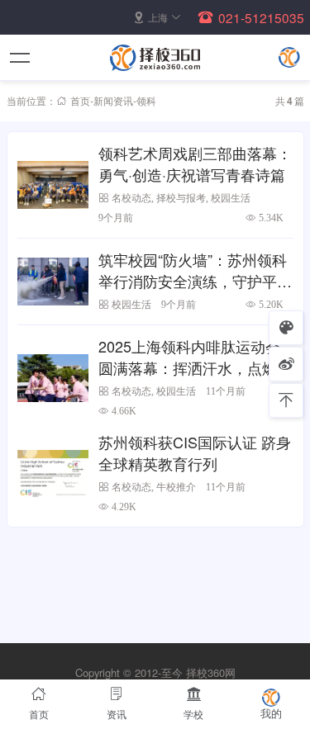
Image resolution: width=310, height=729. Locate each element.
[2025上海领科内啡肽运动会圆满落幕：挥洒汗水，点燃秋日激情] (53, 377)
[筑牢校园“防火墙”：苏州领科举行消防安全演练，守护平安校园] (53, 281)
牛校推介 (176, 486)
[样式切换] (286, 327)
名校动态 (131, 197)
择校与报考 (181, 197)
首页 (80, 100)
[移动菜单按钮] (20, 58)
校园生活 (230, 197)
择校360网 (211, 672)
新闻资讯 (113, 100)
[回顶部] (286, 400)
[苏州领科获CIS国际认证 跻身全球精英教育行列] (53, 473)
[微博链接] (286, 364)
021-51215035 (261, 17)
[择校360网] (155, 58)
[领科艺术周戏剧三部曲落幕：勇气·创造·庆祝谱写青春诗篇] (53, 184)
